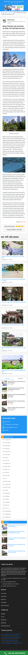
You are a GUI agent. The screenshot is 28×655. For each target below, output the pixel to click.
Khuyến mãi (3, 619)
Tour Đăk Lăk (6, 505)
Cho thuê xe (3, 596)
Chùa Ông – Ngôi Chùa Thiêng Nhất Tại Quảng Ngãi (13, 302)
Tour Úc (4, 478)
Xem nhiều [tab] (20, 378)
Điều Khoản (3, 622)
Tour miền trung (6, 451)
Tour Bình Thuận (6, 487)
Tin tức (10, 12)
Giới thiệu (3, 613)
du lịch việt (23, 221)
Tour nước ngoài (7, 442)
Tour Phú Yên (6, 460)
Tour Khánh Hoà (6, 463)
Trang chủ (4, 12)
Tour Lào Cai (6, 508)
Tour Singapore (6, 502)
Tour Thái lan (6, 472)
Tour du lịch (3, 593)
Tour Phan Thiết (6, 466)
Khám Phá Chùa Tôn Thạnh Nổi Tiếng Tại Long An (13, 324)
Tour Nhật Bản (6, 493)
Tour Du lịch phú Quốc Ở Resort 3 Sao (9, 640)
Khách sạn (3, 599)
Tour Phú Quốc (6, 475)
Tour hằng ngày (6, 445)
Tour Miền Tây (6, 469)
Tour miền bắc (6, 448)
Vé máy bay (3, 602)
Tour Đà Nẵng (6, 496)
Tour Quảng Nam (7, 514)
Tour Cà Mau (6, 499)
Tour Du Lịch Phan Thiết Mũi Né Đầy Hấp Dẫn (11, 637)
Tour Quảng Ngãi (7, 511)
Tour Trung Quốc (7, 484)
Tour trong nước (6, 439)
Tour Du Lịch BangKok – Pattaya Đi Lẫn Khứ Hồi (11, 643)
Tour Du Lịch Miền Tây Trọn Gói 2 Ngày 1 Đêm (11, 634)
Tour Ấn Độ (5, 490)
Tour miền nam (6, 454)
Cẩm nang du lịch (10, 21)
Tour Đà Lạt (5, 457)
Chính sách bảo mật (5, 625)
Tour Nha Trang (6, 481)
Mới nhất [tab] (7, 378)
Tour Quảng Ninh (7, 517)
